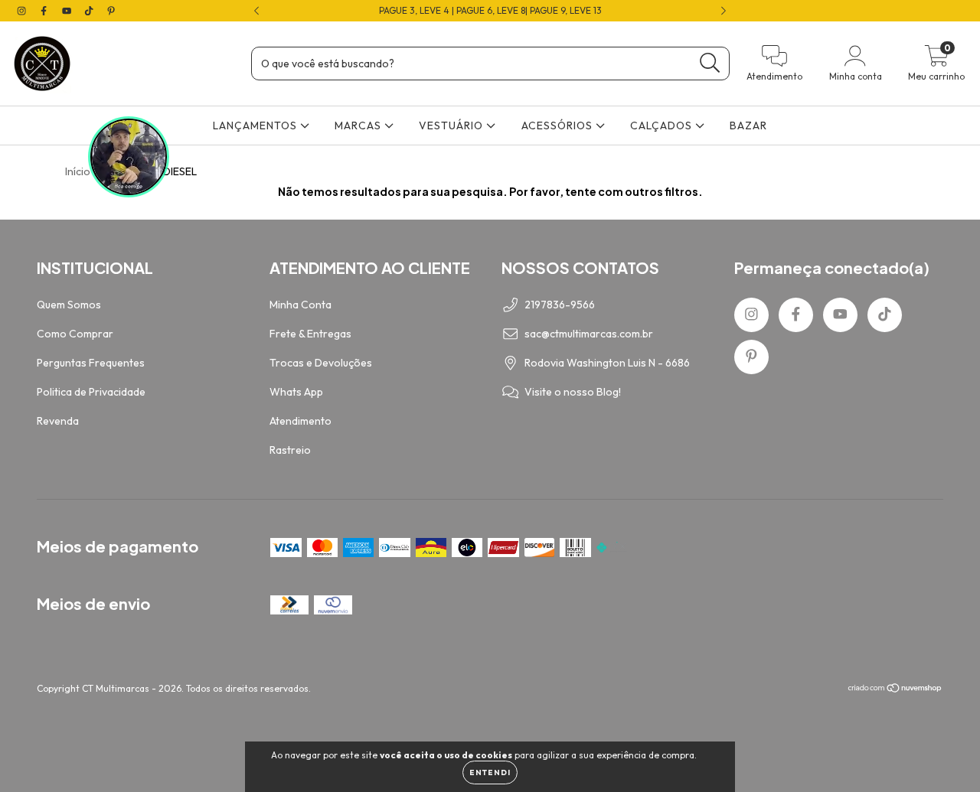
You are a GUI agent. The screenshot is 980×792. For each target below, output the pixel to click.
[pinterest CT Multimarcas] (111, 11)
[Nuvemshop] (895, 690)
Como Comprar (75, 334)
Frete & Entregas (310, 334)
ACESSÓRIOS (558, 125)
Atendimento (301, 421)
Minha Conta (301, 304)
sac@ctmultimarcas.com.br (588, 334)
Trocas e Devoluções (321, 363)
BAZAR (748, 125)
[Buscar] (710, 63)
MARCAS (359, 125)
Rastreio (290, 450)
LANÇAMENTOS (256, 125)
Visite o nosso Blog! (572, 392)
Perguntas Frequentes (91, 363)
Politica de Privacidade (91, 392)
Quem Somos (69, 304)
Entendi (490, 772)
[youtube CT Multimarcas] (68, 11)
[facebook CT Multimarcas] (45, 11)
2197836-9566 (559, 304)
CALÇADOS (662, 125)
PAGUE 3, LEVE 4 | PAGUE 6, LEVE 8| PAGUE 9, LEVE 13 (490, 10)
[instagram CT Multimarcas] (22, 11)
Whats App (296, 392)
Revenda (58, 421)
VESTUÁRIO (452, 125)
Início (77, 171)
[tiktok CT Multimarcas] (90, 11)
